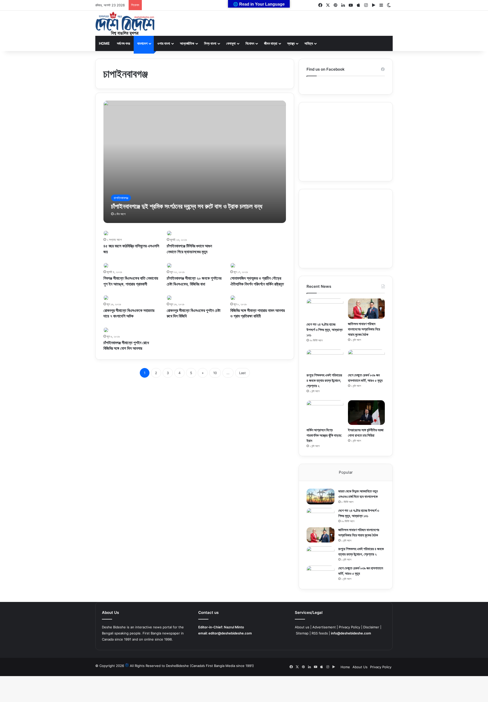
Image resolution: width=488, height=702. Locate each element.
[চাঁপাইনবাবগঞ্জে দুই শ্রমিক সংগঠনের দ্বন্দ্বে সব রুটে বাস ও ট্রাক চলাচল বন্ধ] (194, 162)
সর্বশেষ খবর (123, 43)
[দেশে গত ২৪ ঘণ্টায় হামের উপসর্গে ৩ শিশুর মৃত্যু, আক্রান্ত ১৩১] (325, 308)
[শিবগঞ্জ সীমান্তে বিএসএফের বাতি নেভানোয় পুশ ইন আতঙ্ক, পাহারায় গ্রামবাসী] (106, 265)
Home (104, 43)
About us (302, 627)
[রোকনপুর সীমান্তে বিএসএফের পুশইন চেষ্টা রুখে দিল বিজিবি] (169, 297)
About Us (360, 667)
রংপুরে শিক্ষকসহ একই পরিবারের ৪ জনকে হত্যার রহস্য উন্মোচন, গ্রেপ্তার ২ (324, 380)
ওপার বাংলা (163, 43)
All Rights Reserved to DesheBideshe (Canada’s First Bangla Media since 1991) (192, 666)
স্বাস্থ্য (291, 43)
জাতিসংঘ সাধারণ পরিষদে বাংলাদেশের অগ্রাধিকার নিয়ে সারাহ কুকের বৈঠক (364, 329)
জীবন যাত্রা (270, 43)
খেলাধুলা (231, 43)
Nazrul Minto (234, 627)
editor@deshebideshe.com (230, 633)
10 (215, 373)
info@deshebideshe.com (351, 633)
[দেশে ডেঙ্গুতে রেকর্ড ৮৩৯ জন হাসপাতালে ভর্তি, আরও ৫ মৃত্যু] (366, 359)
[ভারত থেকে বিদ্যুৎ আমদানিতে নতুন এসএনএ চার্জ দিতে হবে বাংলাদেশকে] (320, 496)
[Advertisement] (346, 141)
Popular (346, 472)
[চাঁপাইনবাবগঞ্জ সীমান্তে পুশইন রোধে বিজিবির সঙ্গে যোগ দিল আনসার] (106, 329)
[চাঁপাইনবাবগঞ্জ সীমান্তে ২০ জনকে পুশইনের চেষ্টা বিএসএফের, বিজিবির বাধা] (169, 265)
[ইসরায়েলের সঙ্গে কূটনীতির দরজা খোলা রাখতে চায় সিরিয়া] (366, 412)
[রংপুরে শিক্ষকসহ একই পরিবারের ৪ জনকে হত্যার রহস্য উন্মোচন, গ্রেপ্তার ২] (325, 359)
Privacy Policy (349, 627)
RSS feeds (320, 633)
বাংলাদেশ (142, 43)
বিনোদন (250, 43)
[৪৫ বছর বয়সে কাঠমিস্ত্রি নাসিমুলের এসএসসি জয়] (106, 233)
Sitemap (302, 633)
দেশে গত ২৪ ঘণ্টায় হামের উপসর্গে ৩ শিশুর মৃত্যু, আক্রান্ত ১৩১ (325, 329)
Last (242, 373)
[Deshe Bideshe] (125, 24)
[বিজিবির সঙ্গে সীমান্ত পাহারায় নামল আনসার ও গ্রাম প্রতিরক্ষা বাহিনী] (232, 297)
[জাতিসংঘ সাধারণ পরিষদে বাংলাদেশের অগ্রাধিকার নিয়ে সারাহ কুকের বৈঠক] (366, 308)
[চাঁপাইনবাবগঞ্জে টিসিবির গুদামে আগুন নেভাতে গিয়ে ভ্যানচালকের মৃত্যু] (169, 233)
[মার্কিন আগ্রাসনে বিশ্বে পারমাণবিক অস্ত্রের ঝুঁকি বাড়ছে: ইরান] (325, 412)
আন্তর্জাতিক (187, 43)
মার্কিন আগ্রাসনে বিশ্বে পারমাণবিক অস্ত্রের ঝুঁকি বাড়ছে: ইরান (324, 435)
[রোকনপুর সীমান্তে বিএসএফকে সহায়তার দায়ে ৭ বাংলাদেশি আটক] (106, 297)
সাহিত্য (308, 43)
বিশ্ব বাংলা (210, 43)
